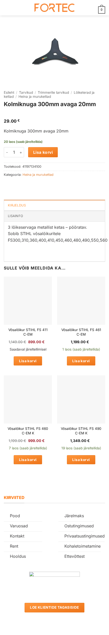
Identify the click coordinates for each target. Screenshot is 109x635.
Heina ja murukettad (35, 96)
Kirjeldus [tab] (17, 205)
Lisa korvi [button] (28, 361)
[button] (7, 8)
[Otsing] (15, 7)
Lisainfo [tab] (15, 216)
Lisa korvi (43, 152)
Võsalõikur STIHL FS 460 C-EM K (28, 431)
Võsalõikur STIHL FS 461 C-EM (81, 332)
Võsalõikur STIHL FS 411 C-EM (28, 332)
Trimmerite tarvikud (53, 92)
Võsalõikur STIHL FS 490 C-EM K (81, 431)
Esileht (9, 92)
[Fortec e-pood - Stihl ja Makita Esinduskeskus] (54, 8)
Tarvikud (26, 92)
